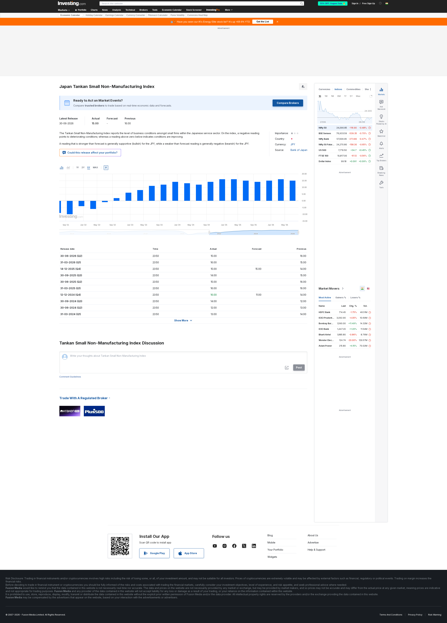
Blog (270, 535)
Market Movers (329, 288)
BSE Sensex (325, 133)
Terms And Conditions (390, 614)
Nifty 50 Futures (327, 144)
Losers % (355, 297)
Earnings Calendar (114, 15)
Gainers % (340, 297)
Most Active (325, 297)
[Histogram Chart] (61, 167)
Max (95, 167)
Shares (368, 89)
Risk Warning (434, 614)
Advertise (313, 542)
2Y (83, 167)
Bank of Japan (299, 149)
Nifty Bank (324, 139)
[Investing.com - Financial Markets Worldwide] (72, 3)
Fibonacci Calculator (158, 15)
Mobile (271, 542)
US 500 (322, 150)
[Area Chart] (68, 167)
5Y (88, 167)
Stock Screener (194, 10)
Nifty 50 (323, 127)
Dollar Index (325, 161)
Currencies (324, 89)
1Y (77, 167)
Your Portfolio (275, 549)
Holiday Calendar (94, 15)
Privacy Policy (415, 614)
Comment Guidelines (70, 376)
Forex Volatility (177, 15)
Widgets (272, 556)
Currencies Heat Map (197, 15)
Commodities (353, 89)
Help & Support (316, 549)
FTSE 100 (323, 155)
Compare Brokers (288, 102)
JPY (293, 144)
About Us (313, 535)
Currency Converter (135, 15)
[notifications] (380, 3)
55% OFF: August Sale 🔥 (332, 3)
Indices (338, 89)
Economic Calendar (172, 10)
